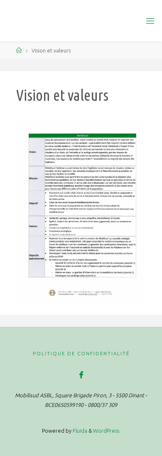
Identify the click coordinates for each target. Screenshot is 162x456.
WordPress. (106, 431)
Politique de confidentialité (81, 353)
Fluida (79, 431)
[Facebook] (81, 374)
